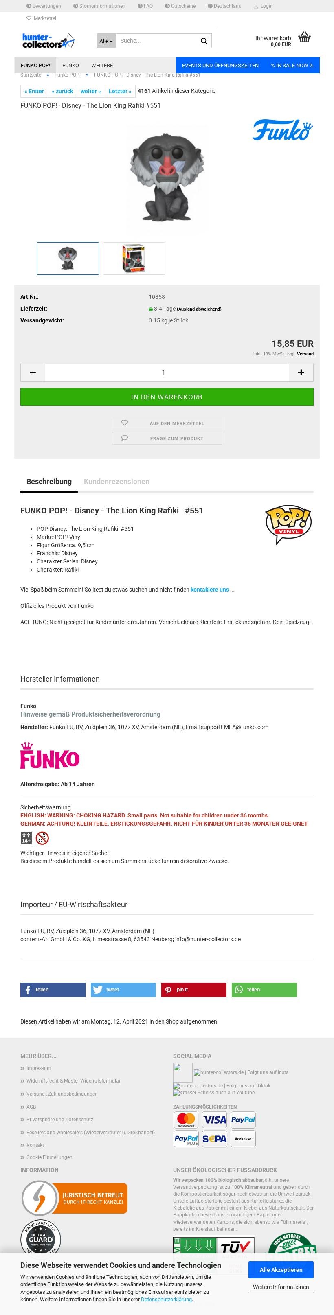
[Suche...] (204, 41)
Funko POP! (35, 65)
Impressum (38, 1068)
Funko (70, 65)
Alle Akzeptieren (281, 1270)
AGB (31, 1107)
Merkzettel (43, 18)
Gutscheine (183, 6)
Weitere (102, 65)
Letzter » (120, 91)
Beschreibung (49, 481)
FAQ (148, 6)
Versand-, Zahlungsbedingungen (62, 1094)
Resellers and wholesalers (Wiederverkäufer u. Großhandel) (90, 1132)
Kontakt (35, 1145)
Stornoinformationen (101, 6)
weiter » (91, 91)
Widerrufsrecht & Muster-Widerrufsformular (73, 1081)
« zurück (62, 91)
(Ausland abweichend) (199, 309)
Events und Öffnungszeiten (220, 65)
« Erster (34, 91)
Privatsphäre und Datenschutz (59, 1119)
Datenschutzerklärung (166, 1299)
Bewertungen (46, 6)
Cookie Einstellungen (49, 1157)
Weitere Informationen (281, 1287)
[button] (225, 6)
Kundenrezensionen (116, 481)
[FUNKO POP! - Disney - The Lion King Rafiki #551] (167, 178)
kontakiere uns (210, 589)
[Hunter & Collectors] (52, 40)
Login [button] (265, 6)
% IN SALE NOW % (292, 65)
